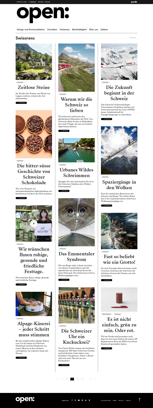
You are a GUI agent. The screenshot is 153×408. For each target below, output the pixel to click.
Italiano (41, 2)
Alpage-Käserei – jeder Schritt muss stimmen (33, 329)
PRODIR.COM (65, 400)
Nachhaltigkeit (79, 29)
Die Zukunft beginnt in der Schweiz (119, 93)
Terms (115, 400)
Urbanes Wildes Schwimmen (76, 172)
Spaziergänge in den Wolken (119, 184)
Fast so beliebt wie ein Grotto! (119, 259)
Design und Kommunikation (31, 29)
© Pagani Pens (106, 400)
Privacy (121, 400)
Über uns (93, 29)
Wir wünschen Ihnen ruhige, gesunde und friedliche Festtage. (33, 260)
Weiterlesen (22, 103)
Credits (128, 400)
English (47, 2)
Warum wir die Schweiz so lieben (76, 104)
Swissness (65, 29)
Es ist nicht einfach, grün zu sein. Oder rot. (119, 324)
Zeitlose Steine (34, 87)
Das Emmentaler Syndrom (77, 256)
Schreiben (52, 29)
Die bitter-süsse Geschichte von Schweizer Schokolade (34, 174)
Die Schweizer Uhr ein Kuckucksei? (76, 336)
